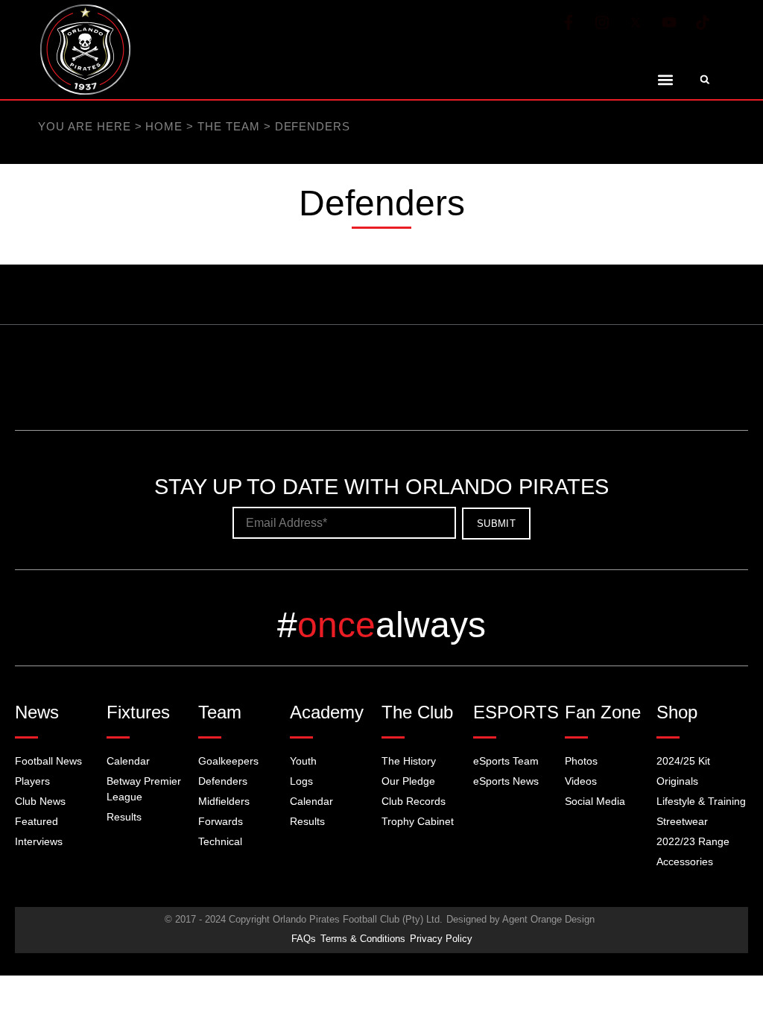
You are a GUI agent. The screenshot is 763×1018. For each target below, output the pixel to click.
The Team (163, 126)
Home (119, 126)
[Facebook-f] (568, 22)
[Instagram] (602, 22)
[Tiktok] (703, 22)
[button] (665, 79)
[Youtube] (669, 22)
